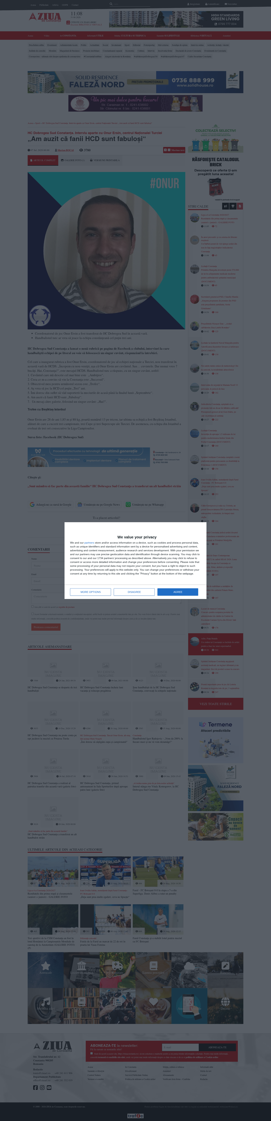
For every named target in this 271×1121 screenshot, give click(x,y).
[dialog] (135, 560)
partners (89, 542)
